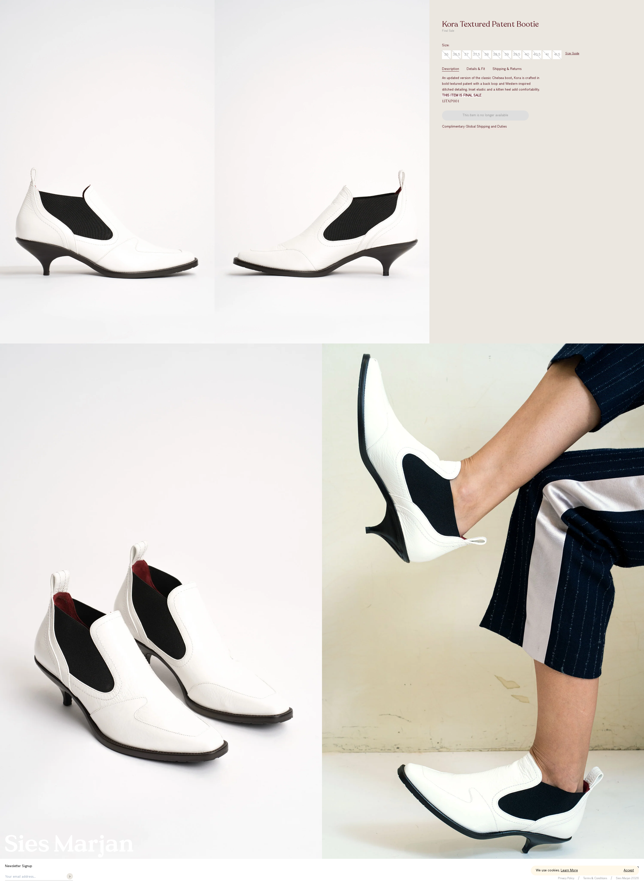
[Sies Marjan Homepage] (69, 846)
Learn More (569, 870)
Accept (629, 870)
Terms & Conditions (595, 878)
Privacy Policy (566, 878)
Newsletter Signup (18, 866)
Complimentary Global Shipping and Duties (474, 126)
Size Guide (572, 53)
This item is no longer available (485, 115)
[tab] (450, 69)
